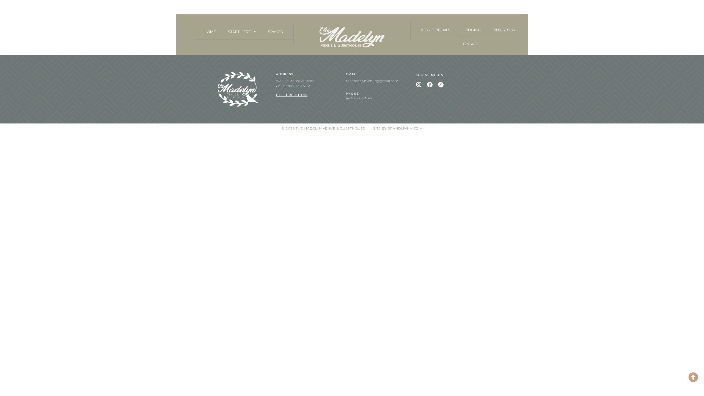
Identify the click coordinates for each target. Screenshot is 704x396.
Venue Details (436, 30)
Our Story (504, 30)
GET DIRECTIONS (291, 95)
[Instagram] (418, 84)
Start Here (239, 31)
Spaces (275, 31)
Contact (469, 44)
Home (210, 31)
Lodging (472, 30)
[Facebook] (429, 84)
